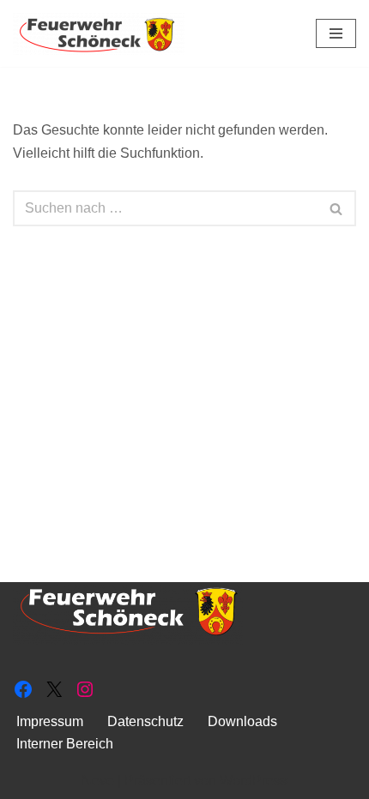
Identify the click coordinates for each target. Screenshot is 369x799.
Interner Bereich (64, 743)
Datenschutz (145, 721)
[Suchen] (337, 208)
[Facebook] (23, 689)
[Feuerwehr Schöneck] (98, 33)
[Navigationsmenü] (336, 33)
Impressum (49, 721)
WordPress (253, 780)
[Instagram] (85, 689)
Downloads (242, 721)
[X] (54, 689)
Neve (98, 780)
